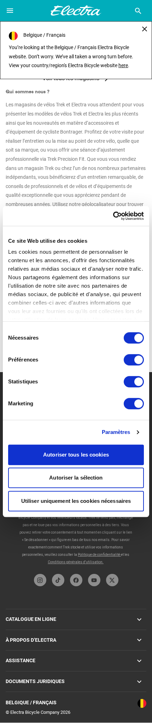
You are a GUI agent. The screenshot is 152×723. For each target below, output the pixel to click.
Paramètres (116, 432)
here (123, 65)
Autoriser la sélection (76, 478)
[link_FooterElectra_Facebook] (76, 580)
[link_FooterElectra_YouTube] (94, 580)
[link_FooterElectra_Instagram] (40, 580)
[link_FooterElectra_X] (112, 580)
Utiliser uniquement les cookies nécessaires (76, 501)
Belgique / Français (31, 702)
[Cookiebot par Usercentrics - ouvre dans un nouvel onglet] (113, 216)
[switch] (134, 359)
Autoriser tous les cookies (76, 455)
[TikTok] (58, 580)
